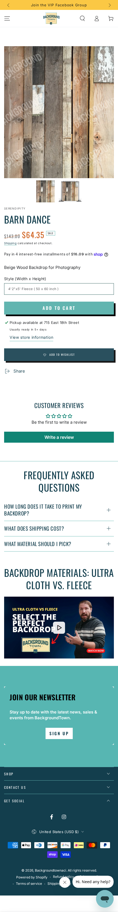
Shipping (10, 243)
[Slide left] (8, 5)
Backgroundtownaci (50, 870)
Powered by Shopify (31, 877)
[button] (82, 18)
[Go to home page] (51, 18)
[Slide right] (109, 5)
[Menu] (7, 18)
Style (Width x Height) (25, 278)
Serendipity (15, 208)
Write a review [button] (59, 437)
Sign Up (59, 733)
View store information (31, 337)
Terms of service (29, 883)
